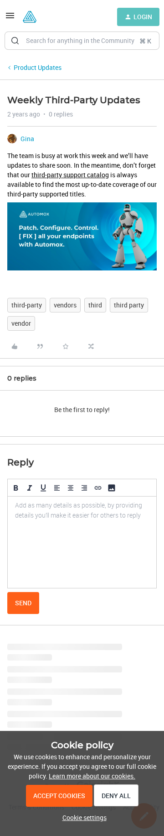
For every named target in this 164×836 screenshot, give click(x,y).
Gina (27, 138)
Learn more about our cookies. (92, 776)
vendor (21, 323)
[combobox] (82, 41)
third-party (26, 305)
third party (129, 305)
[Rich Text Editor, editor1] (82, 542)
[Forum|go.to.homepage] (29, 17)
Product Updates (38, 67)
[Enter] (15, 41)
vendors (65, 305)
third (95, 305)
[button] (10, 18)
